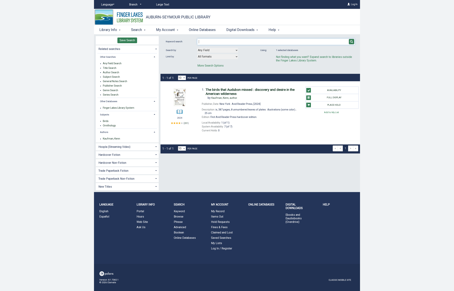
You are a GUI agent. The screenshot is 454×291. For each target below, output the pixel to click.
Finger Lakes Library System (118, 108)
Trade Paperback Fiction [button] (113, 170)
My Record (218, 211)
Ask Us (141, 227)
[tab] (127, 49)
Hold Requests (220, 222)
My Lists (216, 243)
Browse (178, 216)
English (103, 211)
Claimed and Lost (222, 232)
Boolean (179, 232)
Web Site (142, 222)
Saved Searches (221, 237)
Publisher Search (112, 85)
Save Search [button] (127, 40)
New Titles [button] (105, 186)
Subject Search (111, 76)
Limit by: (170, 56)
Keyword (179, 211)
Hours (140, 216)
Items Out (217, 216)
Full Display (334, 97)
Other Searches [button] (108, 57)
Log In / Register (221, 248)
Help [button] (272, 30)
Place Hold (334, 105)
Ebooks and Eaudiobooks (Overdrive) (294, 218)
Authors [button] (104, 132)
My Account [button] (166, 30)
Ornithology (109, 125)
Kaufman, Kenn (111, 138)
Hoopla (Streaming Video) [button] (114, 147)
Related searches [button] (109, 49)
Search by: (171, 50)
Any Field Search (112, 63)
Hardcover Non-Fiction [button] (112, 162)
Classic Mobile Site (340, 280)
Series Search (110, 94)
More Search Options (210, 65)
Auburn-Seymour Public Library (178, 17)
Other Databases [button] (108, 101)
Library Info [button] (108, 30)
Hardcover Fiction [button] (109, 154)
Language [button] (106, 204)
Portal (140, 211)
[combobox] (217, 50)
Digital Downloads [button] (240, 30)
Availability (334, 90)
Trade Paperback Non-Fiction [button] (116, 178)
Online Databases (202, 30)
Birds (106, 121)
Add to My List (331, 112)
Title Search (109, 68)
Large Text (162, 4)
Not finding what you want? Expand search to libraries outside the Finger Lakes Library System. (314, 58)
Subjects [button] (104, 114)
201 (186, 123)
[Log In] (348, 4)
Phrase (178, 222)
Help (326, 204)
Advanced (180, 227)
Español (104, 216)
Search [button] (137, 30)
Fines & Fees (219, 227)
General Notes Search (115, 81)
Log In (354, 4)
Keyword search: (174, 41)
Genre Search (110, 90)
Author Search (111, 72)
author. (224, 97)
